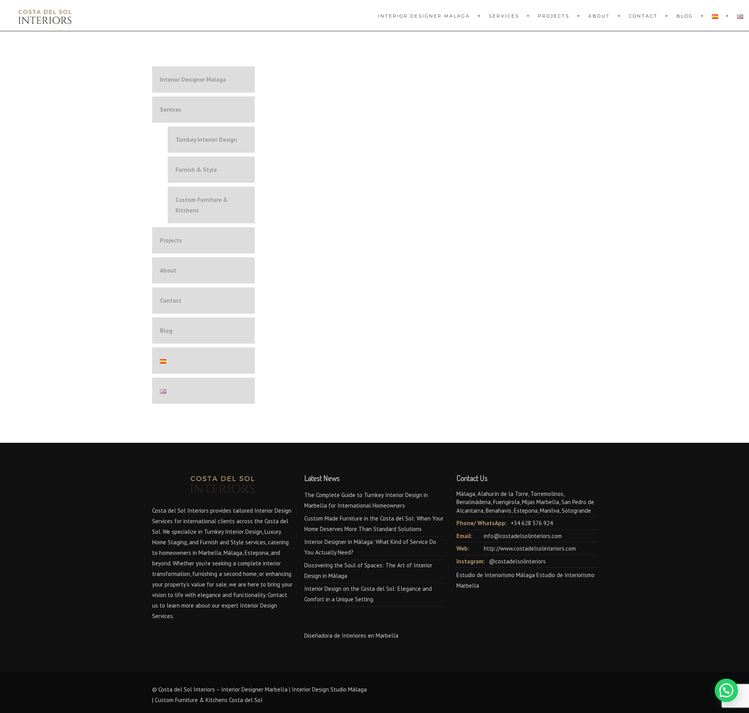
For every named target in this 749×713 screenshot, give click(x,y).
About (599, 16)
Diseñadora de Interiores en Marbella (351, 635)
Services (504, 16)
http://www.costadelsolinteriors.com (530, 548)
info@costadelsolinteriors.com (523, 536)
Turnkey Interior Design (206, 139)
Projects (554, 16)
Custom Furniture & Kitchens (202, 205)
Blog (684, 16)
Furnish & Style (196, 169)
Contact (643, 16)
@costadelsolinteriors (517, 561)
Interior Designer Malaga (424, 16)
